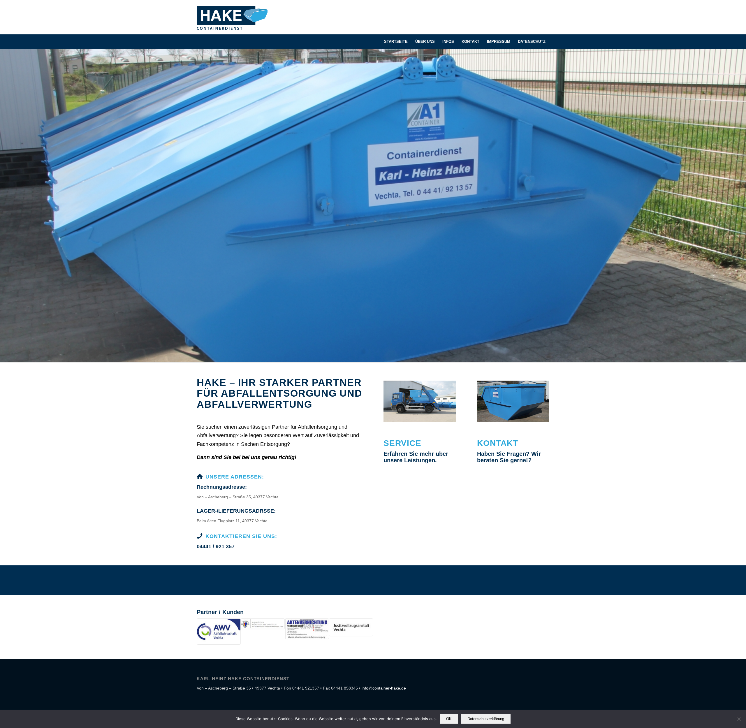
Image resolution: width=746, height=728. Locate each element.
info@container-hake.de (384, 688)
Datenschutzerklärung (485, 719)
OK (449, 719)
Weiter (741, 205)
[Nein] (739, 719)
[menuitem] (531, 41)
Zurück (5, 205)
